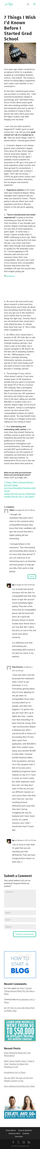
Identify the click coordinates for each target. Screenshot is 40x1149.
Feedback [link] (26, 1133)
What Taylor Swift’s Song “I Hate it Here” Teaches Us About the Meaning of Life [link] (19, 1064)
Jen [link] (5, 1008)
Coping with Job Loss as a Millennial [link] (19, 493)
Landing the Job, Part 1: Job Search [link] (19, 496)
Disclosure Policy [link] (14, 1133)
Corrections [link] (19, 1136)
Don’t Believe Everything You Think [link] (19, 1086)
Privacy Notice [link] (11, 1130)
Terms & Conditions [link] (25, 1130)
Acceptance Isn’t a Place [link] (15, 1072)
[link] (9, 4)
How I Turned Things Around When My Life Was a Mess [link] (19, 991)
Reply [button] (32, 576)
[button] (34, 6)
